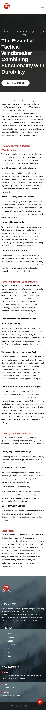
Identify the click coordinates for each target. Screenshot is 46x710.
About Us (11, 648)
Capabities (11, 644)
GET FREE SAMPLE (15, 83)
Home (3, 29)
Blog (9, 656)
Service (10, 641)
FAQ (9, 652)
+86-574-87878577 (7, 687)
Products (11, 637)
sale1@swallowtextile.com (10, 695)
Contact (10, 659)
